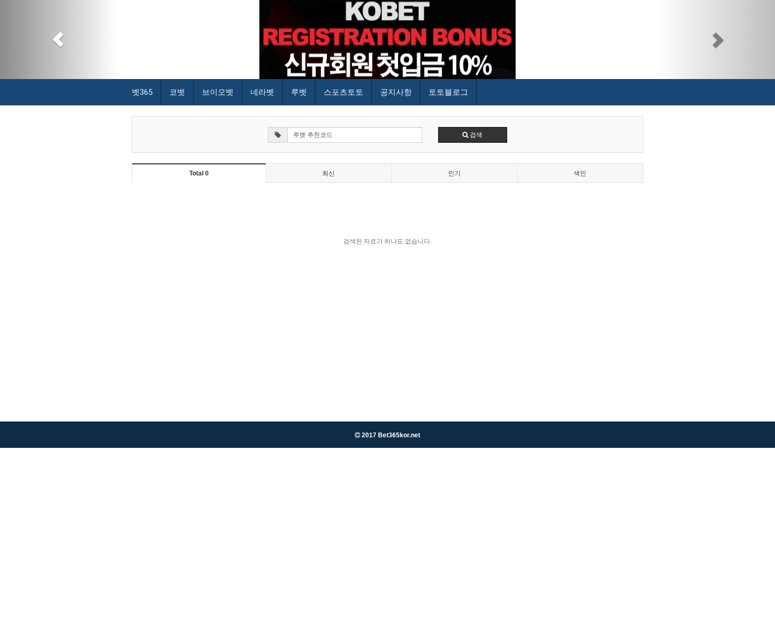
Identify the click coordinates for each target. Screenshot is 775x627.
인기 (454, 173)
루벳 (299, 92)
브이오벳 (218, 92)
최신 (328, 173)
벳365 (142, 92)
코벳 (177, 92)
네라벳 (262, 92)
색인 (580, 173)
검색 (475, 135)
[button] (58, 39)
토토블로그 (448, 92)
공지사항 (396, 92)
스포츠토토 (343, 92)
